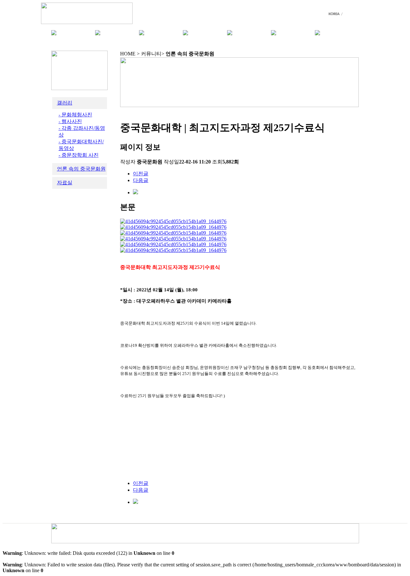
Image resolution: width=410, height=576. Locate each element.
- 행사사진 (70, 121)
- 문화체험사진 (75, 114)
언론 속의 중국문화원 (81, 168)
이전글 (140, 173)
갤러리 (64, 102)
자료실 (64, 182)
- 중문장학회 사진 (79, 155)
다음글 (140, 180)
